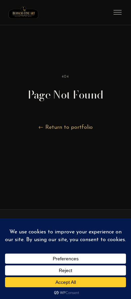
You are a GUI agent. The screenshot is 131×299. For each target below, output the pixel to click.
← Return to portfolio (65, 127)
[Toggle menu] (117, 12)
